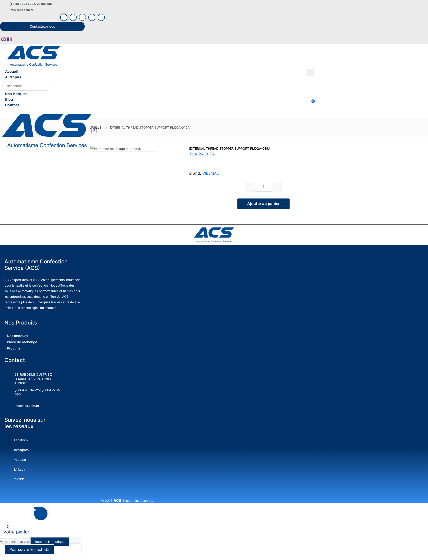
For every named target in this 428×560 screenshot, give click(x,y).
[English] (4, 38)
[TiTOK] (101, 17)
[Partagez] (413, 5)
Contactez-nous (42, 26)
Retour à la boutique (49, 541)
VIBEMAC (210, 173)
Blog (9, 99)
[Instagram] (82, 17)
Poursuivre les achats (29, 549)
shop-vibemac (212, 159)
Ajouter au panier (263, 203)
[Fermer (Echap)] (423, 5)
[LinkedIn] (91, 17)
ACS (118, 500)
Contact (12, 105)
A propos (13, 77)
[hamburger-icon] (310, 72)
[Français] (10, 38)
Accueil (11, 71)
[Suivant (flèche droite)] (420, 280)
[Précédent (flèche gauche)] (8, 280)
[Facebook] (63, 17)
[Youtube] (73, 17)
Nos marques (16, 94)
